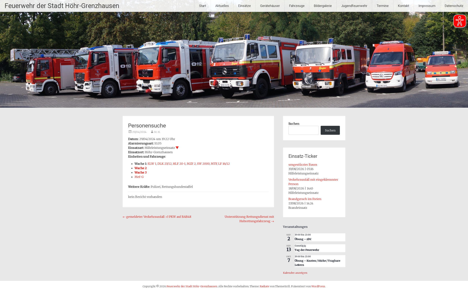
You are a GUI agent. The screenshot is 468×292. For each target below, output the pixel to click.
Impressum (426, 6)
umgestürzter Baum (302, 164)
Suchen (293, 123)
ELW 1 (152, 163)
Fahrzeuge (297, 6)
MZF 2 (191, 163)
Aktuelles (222, 6)
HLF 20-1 (179, 163)
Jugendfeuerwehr (354, 6)
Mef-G (139, 177)
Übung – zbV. (303, 239)
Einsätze (244, 6)
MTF (214, 163)
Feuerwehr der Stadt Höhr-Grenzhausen (62, 6)
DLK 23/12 (165, 163)
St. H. (157, 132)
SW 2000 (203, 163)
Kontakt (403, 6)
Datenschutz (454, 6)
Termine (383, 6)
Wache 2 (141, 168)
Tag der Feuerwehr (307, 250)
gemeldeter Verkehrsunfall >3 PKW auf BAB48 (157, 216)
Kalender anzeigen (295, 272)
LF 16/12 (224, 163)
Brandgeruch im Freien (304, 199)
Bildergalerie (323, 6)
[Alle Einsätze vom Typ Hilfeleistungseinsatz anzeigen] (177, 147)
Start (202, 6)
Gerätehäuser (270, 6)
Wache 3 (141, 172)
